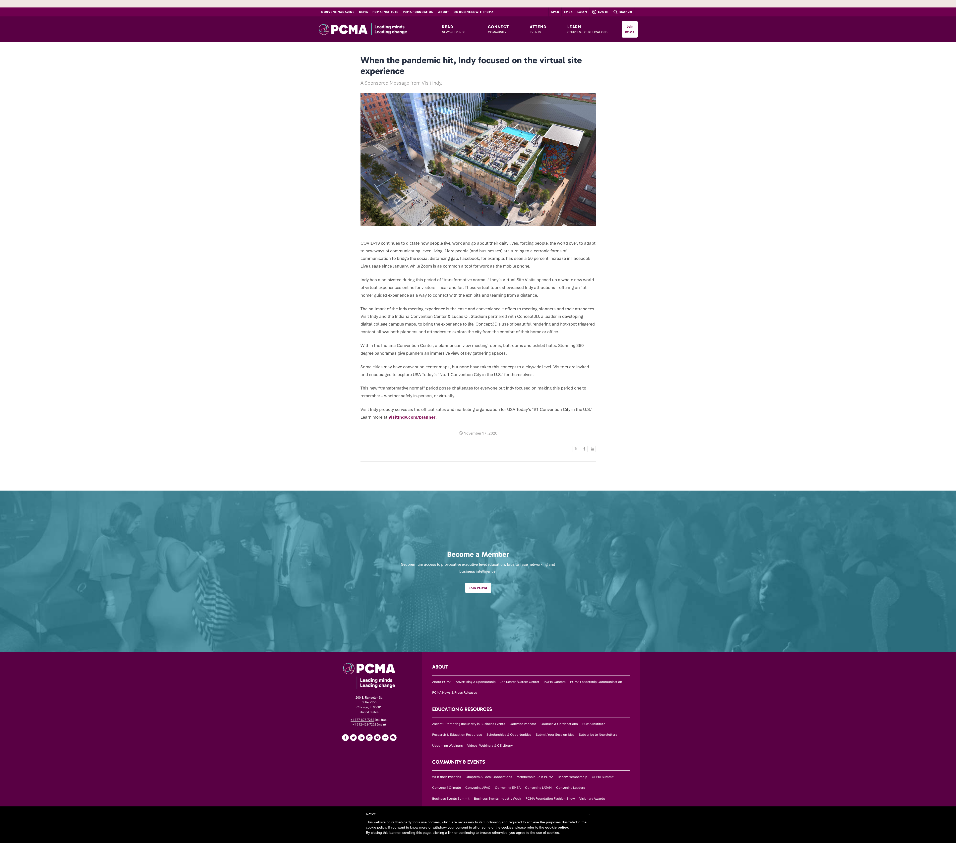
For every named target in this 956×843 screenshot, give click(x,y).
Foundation (418, 12)
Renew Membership (572, 777)
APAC (555, 12)
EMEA (568, 12)
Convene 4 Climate (446, 788)
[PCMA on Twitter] (353, 737)
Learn (587, 29)
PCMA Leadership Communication (596, 682)
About (443, 12)
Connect (498, 29)
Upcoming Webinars (447, 745)
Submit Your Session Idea (555, 734)
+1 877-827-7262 (362, 720)
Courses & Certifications (559, 724)
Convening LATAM (538, 788)
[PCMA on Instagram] (369, 737)
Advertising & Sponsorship (476, 682)
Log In (603, 11)
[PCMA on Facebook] (345, 737)
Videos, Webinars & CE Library (490, 745)
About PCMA (441, 682)
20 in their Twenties (446, 777)
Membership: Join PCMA (535, 777)
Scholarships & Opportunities (508, 734)
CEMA (363, 12)
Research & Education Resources (457, 734)
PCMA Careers (555, 682)
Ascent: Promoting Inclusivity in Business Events (468, 724)
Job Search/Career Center (519, 682)
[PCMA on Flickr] (385, 737)
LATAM (582, 12)
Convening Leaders (570, 788)
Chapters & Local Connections (489, 777)
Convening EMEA (508, 788)
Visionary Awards (592, 798)
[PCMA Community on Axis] (393, 737)
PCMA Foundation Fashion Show (550, 798)
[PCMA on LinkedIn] (361, 737)
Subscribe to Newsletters (598, 734)
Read (453, 29)
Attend (538, 29)
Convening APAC (477, 788)
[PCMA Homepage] (373, 29)
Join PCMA (630, 29)
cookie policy (556, 827)
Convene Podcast (523, 724)
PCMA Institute (385, 12)
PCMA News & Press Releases (454, 692)
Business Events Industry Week (497, 798)
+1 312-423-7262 (364, 725)
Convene (338, 12)
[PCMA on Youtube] (377, 737)
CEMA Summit (603, 777)
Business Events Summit (451, 798)
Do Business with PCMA (474, 12)
